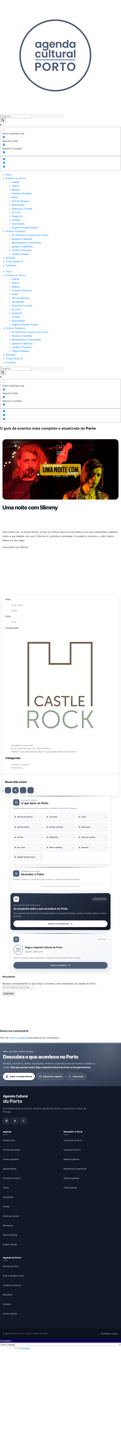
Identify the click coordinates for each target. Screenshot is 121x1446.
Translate (25, 1348)
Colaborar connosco (12, 1285)
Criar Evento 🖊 (14, 261)
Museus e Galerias (22, 238)
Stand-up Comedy (22, 208)
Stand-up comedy (11, 1216)
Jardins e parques (71, 1178)
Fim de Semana (20, 201)
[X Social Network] (15, 790)
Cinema (16, 220)
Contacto (11, 265)
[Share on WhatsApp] (23, 790)
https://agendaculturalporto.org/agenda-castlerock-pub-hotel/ (48, 751)
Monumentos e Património (26, 242)
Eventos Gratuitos (22, 193)
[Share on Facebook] (8, 790)
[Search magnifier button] (3, 120)
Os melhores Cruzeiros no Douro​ (30, 235)
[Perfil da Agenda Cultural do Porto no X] (23, 1120)
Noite (15, 197)
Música (16, 189)
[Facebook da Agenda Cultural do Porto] (14, 1120)
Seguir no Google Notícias (58, 924)
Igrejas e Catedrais (22, 246)
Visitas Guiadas (20, 254)
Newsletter (8, 1295)
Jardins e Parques (22, 250)
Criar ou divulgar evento (13, 1276)
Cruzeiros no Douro (72, 1150)
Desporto (17, 216)
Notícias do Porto (10, 1266)
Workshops (18, 204)
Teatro (15, 185)
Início (9, 174)
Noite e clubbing (10, 1235)
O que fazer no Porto (73, 1140)
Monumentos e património (75, 1169)
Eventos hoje (8, 1140)
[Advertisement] (60, 519)
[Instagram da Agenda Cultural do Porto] (6, 1120)
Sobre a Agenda (10, 1314)
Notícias (10, 257)
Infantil (15, 182)
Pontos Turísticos (15, 231)
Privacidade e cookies (109, 1334)
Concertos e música (11, 1178)
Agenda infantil (9, 1169)
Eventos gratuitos (11, 1159)
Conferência (16, 768)
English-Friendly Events (25, 227)
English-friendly (10, 1244)
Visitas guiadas (70, 1188)
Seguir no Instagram (58, 965)
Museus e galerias (71, 1159)
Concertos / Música (20, 764)
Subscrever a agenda (52, 1076)
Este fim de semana (11, 1150)
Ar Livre (16, 212)
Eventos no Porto (16, 178)
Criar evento (78, 1076)
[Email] (30, 790)
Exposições (18, 223)
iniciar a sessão (17, 1037)
